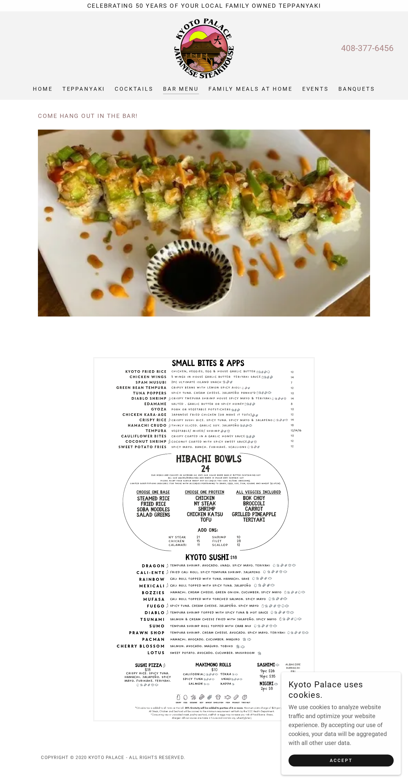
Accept (341, 760)
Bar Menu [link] (181, 89)
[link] (204, 47)
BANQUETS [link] (356, 89)
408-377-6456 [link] (367, 48)
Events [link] (315, 89)
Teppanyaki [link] (83, 89)
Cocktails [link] (134, 89)
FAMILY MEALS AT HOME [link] (250, 89)
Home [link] (43, 89)
